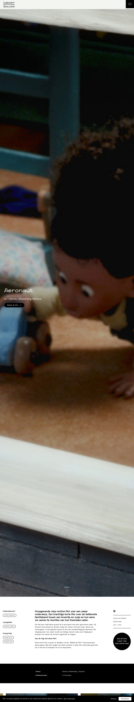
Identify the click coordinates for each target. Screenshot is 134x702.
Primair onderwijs (58, 364)
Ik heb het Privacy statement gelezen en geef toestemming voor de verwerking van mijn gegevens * (68, 373)
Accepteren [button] (125, 698)
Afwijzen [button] (114, 698)
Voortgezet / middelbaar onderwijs (64, 367)
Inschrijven (55, 384)
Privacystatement (55, 377)
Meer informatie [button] (69, 698)
